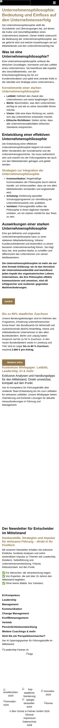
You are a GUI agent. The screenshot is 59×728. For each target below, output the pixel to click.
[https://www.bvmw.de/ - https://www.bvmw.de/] (48, 703)
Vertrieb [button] (7, 622)
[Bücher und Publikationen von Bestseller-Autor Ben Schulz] (29, 703)
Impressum (29, 718)
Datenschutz (29, 721)
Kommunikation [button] (12, 608)
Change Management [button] (16, 613)
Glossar (29, 714)
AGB (29, 725)
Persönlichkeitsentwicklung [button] (20, 626)
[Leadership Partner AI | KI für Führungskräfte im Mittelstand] (15, 430)
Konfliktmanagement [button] (15, 617)
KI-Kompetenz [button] (11, 595)
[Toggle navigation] (54, 2)
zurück (8, 301)
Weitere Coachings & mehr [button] (19, 631)
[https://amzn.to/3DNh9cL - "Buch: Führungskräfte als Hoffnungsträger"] (22, 468)
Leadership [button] (9, 599)
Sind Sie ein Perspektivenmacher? (23, 636)
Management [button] (10, 604)
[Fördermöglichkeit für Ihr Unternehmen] (29, 692)
